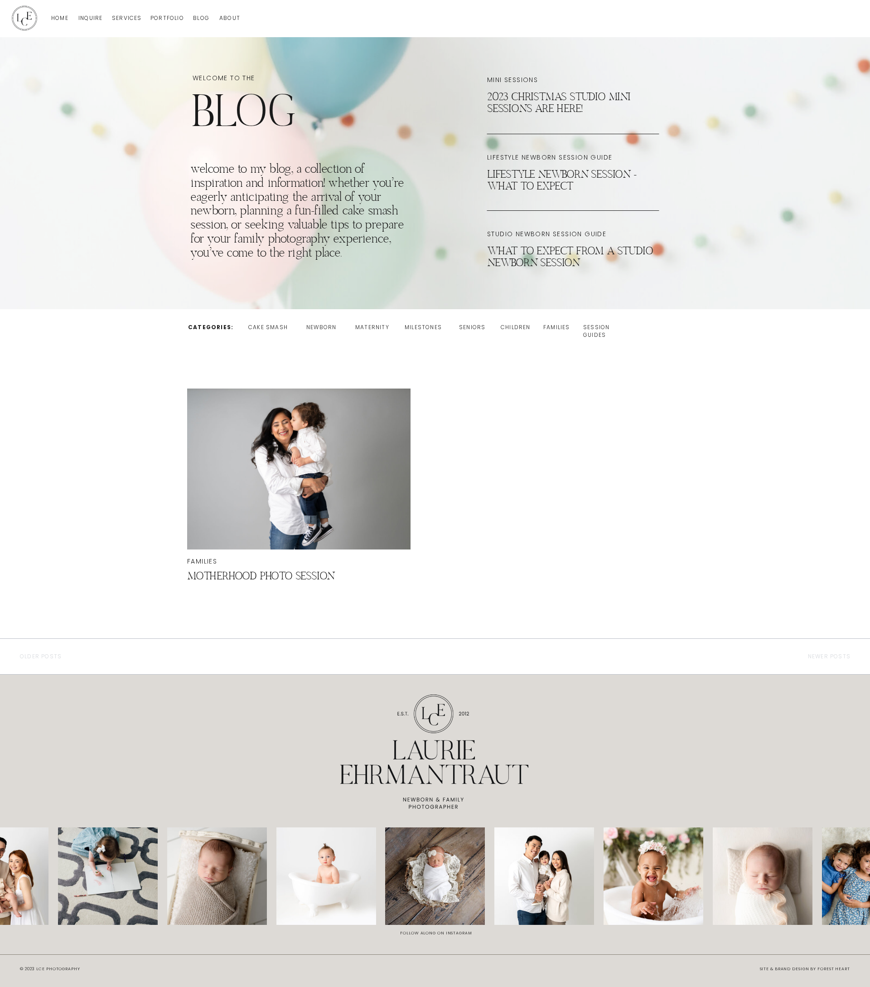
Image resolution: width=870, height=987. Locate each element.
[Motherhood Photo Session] (299, 469)
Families (202, 561)
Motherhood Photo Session (260, 577)
